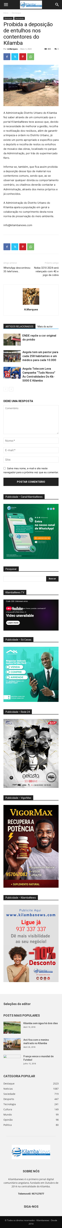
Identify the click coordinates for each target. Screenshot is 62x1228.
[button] (5, 4)
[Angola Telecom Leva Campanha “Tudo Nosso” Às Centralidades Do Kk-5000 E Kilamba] (12, 373)
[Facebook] (6, 56)
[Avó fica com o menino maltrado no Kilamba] (12, 1044)
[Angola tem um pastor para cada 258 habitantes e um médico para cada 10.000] (12, 356)
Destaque (16, 12)
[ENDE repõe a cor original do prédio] (12, 340)
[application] (31, 615)
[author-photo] (31, 304)
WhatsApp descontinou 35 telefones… (16, 269)
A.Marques (12, 49)
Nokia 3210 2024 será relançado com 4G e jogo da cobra (46, 271)
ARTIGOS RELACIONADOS (19, 326)
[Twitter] (14, 56)
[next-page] (11, 389)
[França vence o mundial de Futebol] (12, 1061)
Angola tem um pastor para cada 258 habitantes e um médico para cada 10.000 (40, 356)
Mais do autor (45, 326)
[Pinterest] (22, 56)
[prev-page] (5, 389)
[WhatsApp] (30, 56)
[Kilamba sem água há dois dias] (12, 1028)
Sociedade (19, 18)
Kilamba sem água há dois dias (40, 1023)
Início (5, 12)
